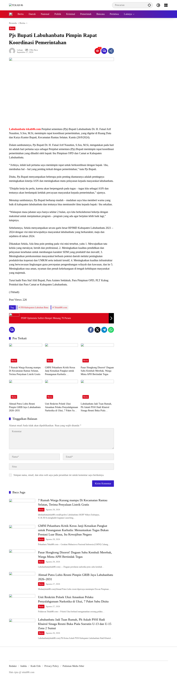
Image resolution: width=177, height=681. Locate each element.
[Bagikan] (111, 51)
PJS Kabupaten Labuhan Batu (34, 307)
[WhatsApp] (111, 330)
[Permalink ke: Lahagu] (13, 51)
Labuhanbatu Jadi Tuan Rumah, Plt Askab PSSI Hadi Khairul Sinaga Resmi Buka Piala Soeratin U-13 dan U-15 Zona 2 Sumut (96, 407)
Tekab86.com (60, 307)
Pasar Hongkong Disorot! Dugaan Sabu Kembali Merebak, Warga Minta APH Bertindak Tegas (97, 371)
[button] (149, 5)
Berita (12, 28)
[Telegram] (104, 330)
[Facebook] (91, 330)
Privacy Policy (51, 666)
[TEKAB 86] (16, 5)
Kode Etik (36, 666)
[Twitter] (97, 330)
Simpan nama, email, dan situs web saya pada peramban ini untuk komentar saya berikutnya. (58, 475)
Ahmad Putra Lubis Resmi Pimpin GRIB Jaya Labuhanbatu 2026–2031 (25, 407)
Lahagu (20, 50)
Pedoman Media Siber (73, 666)
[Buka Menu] (166, 5)
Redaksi (13, 666)
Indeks (23, 666)
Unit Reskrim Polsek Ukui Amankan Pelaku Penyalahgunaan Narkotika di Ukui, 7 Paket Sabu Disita (61, 407)
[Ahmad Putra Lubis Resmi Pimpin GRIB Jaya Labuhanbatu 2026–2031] (25, 390)
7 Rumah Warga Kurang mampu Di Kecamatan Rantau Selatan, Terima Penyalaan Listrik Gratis (25, 371)
